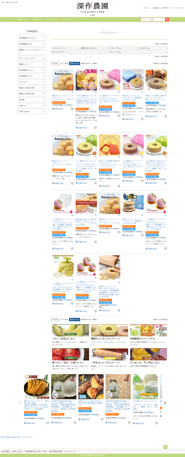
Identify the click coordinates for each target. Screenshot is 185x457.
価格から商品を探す (27, 94)
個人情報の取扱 (56, 451)
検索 (167, 19)
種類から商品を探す (27, 88)
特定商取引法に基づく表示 (36, 451)
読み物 (21, 100)
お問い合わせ (24, 111)
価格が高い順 (85, 63)
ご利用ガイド (166, 8)
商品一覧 (22, 19)
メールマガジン (178, 8)
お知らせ (22, 105)
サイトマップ (70, 451)
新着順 (94, 63)
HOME (3, 437)
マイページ (53, 19)
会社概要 (5, 451)
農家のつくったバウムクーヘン (30, 51)
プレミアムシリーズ (27, 58)
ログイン (147, 8)
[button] (20, 403)
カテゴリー (23, 82)
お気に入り (38, 19)
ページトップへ (165, 447)
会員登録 (156, 8)
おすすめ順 (64, 63)
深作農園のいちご (26, 70)
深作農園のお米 (25, 44)
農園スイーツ (24, 64)
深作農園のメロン (26, 76)
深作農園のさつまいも (28, 38)
